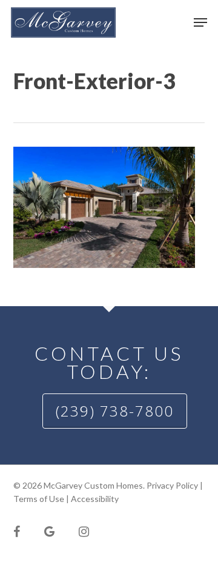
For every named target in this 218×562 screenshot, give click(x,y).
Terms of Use (38, 498)
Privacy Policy (172, 485)
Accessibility (95, 498)
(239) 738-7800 (115, 411)
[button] (200, 22)
